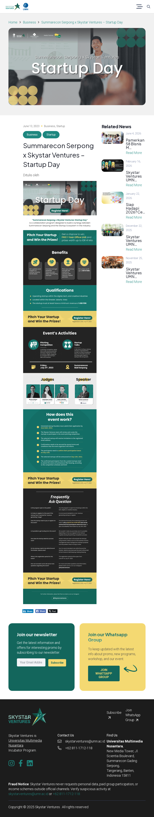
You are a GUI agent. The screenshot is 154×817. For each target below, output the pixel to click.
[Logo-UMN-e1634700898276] (25, 6)
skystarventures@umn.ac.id (28, 794)
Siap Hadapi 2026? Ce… (135, 208)
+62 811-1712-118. (67, 794)
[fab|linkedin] (30, 763)
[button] (139, 6)
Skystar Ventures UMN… (134, 176)
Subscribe (57, 662)
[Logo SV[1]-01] (12, 6)
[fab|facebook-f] (21, 763)
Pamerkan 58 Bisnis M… (135, 144)
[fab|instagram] (11, 763)
